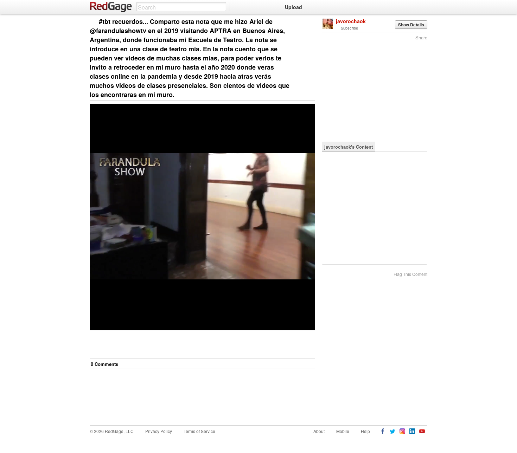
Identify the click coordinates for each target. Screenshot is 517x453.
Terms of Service (199, 431)
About (319, 431)
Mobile (342, 431)
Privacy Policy (158, 431)
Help (365, 431)
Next (299, 22)
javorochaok (351, 21)
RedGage (111, 7)
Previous (309, 22)
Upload (293, 7)
